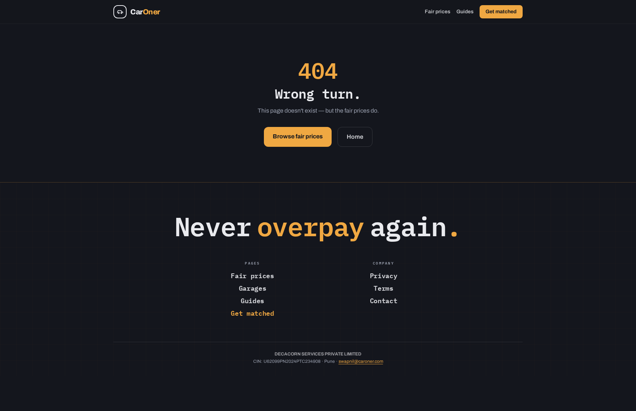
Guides (465, 11)
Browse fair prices (298, 136)
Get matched (501, 11)
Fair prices (438, 11)
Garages (252, 287)
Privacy (383, 275)
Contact (383, 300)
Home (355, 137)
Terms (383, 287)
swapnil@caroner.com (361, 361)
